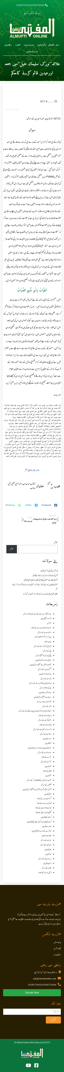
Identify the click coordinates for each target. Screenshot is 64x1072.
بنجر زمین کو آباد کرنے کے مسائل (42, 646)
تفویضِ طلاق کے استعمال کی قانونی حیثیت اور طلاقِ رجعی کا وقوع (41, 580)
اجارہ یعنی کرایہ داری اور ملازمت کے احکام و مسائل (37, 614)
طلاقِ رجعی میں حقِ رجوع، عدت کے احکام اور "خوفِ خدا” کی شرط (40, 594)
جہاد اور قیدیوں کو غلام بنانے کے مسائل (40, 683)
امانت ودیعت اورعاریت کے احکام (41, 628)
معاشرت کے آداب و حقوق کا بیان (41, 831)
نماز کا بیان (12, 109)
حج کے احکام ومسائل (45, 688)
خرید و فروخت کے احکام (44, 716)
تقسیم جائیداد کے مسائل (44, 669)
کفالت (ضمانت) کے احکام (43, 808)
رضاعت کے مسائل (45, 734)
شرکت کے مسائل (46, 762)
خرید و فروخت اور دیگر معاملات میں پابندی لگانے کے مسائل (35, 711)
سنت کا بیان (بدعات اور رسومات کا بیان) (39, 748)
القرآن (49, 623)
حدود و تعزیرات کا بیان (45, 692)
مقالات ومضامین (46, 836)
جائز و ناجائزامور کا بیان (45, 674)
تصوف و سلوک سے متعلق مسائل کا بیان (40, 665)
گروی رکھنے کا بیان (46, 817)
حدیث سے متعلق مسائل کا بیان (42, 697)
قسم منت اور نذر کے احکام (44, 799)
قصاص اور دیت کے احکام (44, 803)
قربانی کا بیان (47, 794)
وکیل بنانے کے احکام (44, 873)
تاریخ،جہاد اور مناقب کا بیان (43, 660)
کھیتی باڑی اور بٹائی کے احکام (43, 813)
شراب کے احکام (46, 757)
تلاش (56, 543)
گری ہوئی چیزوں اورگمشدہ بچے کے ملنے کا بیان (39, 822)
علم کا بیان (48, 776)
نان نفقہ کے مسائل (45, 845)
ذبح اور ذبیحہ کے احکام (45, 725)
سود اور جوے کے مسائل (44, 753)
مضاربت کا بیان (46, 826)
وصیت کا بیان (47, 863)
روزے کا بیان (47, 739)
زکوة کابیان (48, 743)
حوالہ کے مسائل (46, 706)
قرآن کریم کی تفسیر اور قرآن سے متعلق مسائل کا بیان (37, 789)
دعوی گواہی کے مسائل (44, 720)
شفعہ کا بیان (48, 766)
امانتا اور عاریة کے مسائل (44, 632)
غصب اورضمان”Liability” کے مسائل (39, 780)
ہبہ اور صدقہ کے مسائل (44, 859)
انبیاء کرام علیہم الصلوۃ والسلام (42, 637)
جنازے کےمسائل (45, 679)
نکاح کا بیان (47, 850)
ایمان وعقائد (47, 642)
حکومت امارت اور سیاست (44, 702)
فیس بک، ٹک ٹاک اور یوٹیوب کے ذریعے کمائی (45, 575)
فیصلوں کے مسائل (46, 785)
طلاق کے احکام (47, 771)
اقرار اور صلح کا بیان (46, 619)
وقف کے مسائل (46, 868)
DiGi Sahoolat (36, 1043)
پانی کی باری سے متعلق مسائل (43, 656)
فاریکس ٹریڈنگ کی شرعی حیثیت (49, 571)
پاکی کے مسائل (47, 651)
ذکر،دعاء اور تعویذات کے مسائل (42, 729)
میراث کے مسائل (46, 840)
